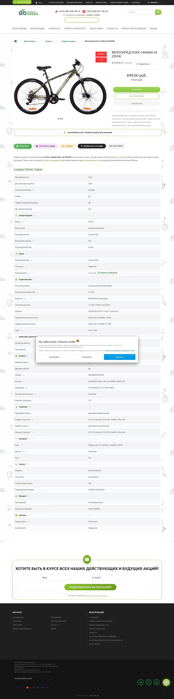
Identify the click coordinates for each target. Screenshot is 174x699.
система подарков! (51, 160)
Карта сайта (94, 644)
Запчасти (55, 625)
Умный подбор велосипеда (101, 621)
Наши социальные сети (99, 625)
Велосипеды (18, 617)
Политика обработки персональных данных (107, 640)
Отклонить (54, 357)
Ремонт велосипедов (22, 629)
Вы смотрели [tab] (116, 146)
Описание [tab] (24, 146)
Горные (48, 41)
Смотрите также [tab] (47, 146)
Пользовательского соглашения (96, 595)
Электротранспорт (59, 621)
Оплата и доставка (97, 629)
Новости (93, 632)
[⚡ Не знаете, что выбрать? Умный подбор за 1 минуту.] (81, 20)
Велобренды (56, 617)
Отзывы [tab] (69, 146)
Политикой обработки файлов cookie (120, 350)
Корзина (154, 2)
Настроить (87, 357)
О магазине (94, 617)
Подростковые (68, 41)
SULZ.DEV (92, 696)
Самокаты (17, 621)
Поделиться (144, 64)
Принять (120, 357)
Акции (53, 629)
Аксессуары (17, 625)
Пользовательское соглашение (102, 636)
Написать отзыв (93, 146)
